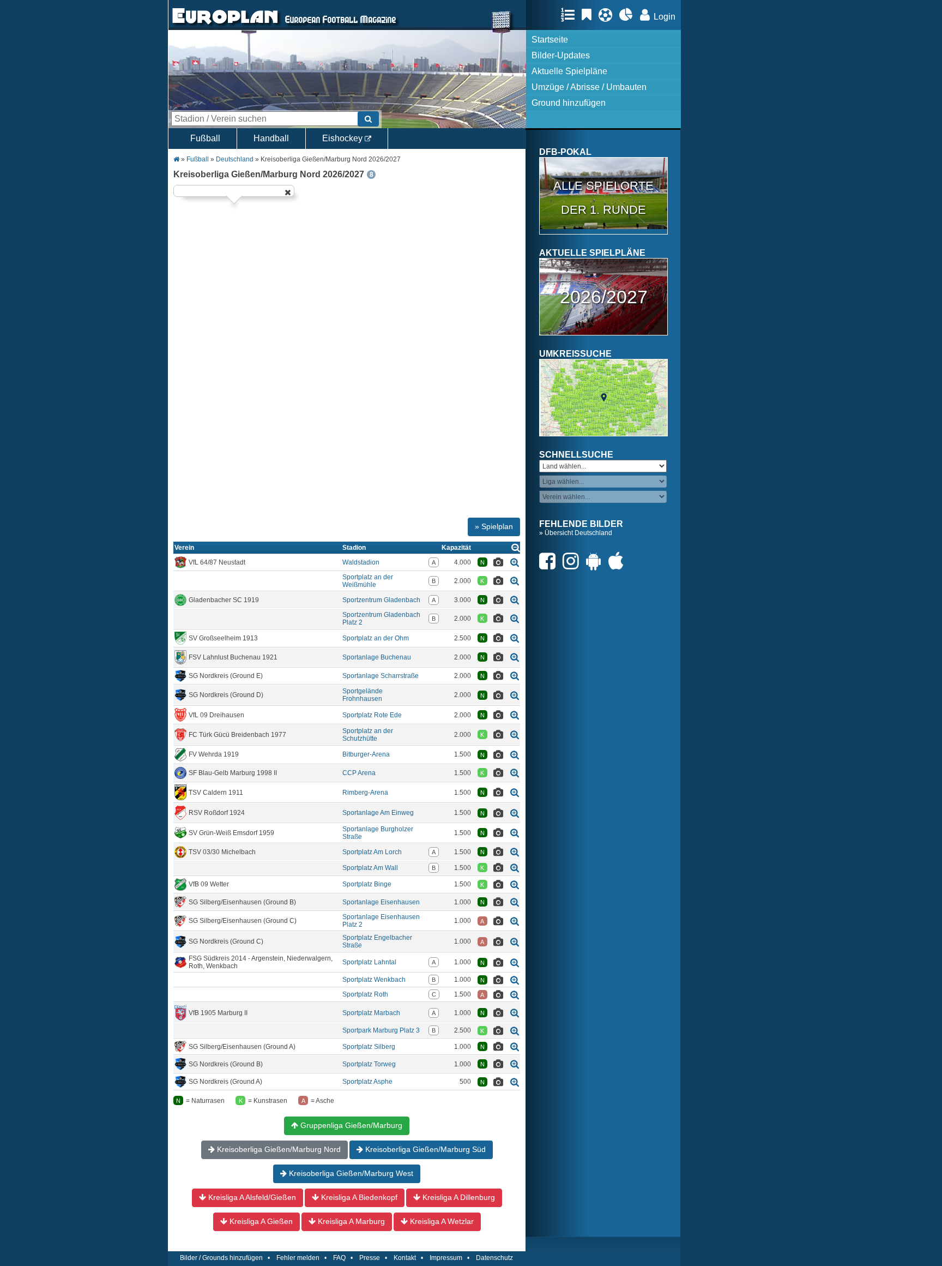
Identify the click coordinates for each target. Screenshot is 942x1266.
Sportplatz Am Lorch (372, 852)
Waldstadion (360, 562)
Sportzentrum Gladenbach (381, 600)
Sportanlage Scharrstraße (380, 676)
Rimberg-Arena (365, 792)
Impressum (446, 1258)
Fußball (205, 138)
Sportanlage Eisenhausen (381, 902)
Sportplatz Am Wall (370, 868)
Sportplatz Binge (366, 884)
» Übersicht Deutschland (575, 533)
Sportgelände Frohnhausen (362, 695)
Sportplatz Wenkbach (374, 979)
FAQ (339, 1258)
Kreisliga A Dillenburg (457, 1197)
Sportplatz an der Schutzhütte (367, 734)
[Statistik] (628, 14)
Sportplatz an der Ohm (375, 638)
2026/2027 (604, 296)
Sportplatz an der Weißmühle (367, 581)
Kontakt (405, 1258)
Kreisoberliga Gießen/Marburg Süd (424, 1149)
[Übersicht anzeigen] (515, 547)
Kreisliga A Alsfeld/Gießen (251, 1197)
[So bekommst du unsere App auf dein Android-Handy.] (596, 561)
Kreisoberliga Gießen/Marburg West (350, 1173)
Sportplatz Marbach (371, 1013)
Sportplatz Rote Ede (372, 715)
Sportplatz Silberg (368, 1047)
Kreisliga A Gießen (260, 1221)
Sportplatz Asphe (367, 1081)
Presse (369, 1258)
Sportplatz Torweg (369, 1064)
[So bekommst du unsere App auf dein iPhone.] (618, 561)
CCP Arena (359, 773)
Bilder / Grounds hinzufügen (221, 1258)
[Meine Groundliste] (570, 14)
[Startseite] (225, 25)
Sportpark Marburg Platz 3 (381, 1030)
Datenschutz (494, 1258)
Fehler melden (297, 1258)
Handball (271, 138)
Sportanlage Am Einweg (378, 813)
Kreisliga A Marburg (350, 1221)
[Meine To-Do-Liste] (589, 14)
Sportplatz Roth (365, 994)
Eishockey (343, 138)
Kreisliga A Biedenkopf (358, 1197)
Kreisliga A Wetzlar (441, 1221)
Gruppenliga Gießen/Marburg (350, 1125)
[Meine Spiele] (608, 14)
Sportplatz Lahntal (369, 962)
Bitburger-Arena (366, 754)
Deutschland (234, 159)
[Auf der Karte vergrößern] (514, 562)
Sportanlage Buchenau (376, 657)
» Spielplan (494, 526)
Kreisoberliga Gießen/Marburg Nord (278, 1149)
